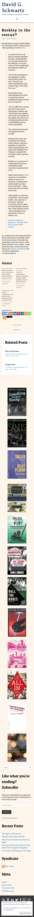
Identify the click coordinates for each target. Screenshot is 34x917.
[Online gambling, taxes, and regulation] (23, 278)
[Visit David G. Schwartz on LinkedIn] (12, 900)
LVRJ (23, 48)
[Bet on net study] (9, 276)
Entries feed (6, 885)
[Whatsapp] (29, 313)
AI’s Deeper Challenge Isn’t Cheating (16, 851)
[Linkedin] (14, 313)
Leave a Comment (10, 354)
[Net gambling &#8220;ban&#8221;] (9, 298)
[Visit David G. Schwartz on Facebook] (21, 900)
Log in (4, 882)
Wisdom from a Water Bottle (13, 837)
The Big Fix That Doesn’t (11, 834)
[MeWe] (22, 313)
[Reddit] (11, 313)
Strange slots (10, 364)
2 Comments (8, 367)
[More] (4, 317)
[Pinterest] (18, 313)
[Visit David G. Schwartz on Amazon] (8, 900)
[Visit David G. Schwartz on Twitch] (24, 900)
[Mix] (25, 313)
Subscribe (6, 812)
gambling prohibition (17, 249)
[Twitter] (7, 313)
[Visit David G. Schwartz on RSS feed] (3, 900)
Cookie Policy (9, 909)
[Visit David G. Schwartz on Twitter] (16, 900)
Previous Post (17, 325)
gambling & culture (22, 354)
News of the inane (12, 351)
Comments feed (8, 888)
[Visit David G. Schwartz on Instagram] (28, 900)
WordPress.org (8, 891)
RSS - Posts (9, 866)
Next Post (17, 329)
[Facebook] (3, 313)
